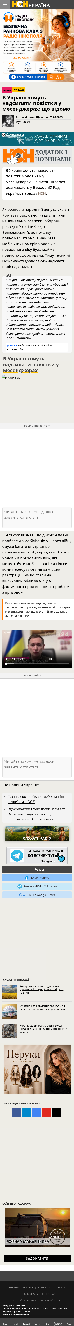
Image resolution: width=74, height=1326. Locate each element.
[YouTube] (46, 1112)
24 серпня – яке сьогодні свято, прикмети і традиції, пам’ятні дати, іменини (42, 989)
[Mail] (56, 1112)
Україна (7, 90)
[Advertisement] (37, 467)
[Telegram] (26, 1112)
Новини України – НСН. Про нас (37, 1294)
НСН (42, 193)
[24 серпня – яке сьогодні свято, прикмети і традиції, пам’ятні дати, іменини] (9, 992)
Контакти (60, 1287)
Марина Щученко (36, 117)
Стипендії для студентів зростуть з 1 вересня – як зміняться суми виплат (42, 1007)
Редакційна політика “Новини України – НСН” (38, 1300)
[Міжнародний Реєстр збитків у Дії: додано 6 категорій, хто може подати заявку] (9, 1031)
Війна (21, 89)
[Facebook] (16, 1112)
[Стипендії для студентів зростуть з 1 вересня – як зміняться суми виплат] (9, 1011)
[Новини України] (31, 4)
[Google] (36, 1112)
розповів (12, 345)
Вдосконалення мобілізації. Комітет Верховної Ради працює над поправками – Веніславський (36, 814)
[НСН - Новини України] (37, 855)
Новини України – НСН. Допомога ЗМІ (29, 1287)
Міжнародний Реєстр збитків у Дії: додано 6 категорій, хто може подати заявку (43, 1029)
